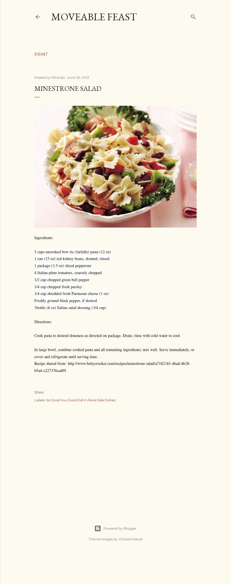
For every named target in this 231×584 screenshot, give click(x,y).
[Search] (193, 15)
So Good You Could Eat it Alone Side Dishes (80, 400)
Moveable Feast (94, 16)
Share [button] (39, 392)
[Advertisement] (115, 457)
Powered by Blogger (120, 528)
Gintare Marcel (131, 539)
